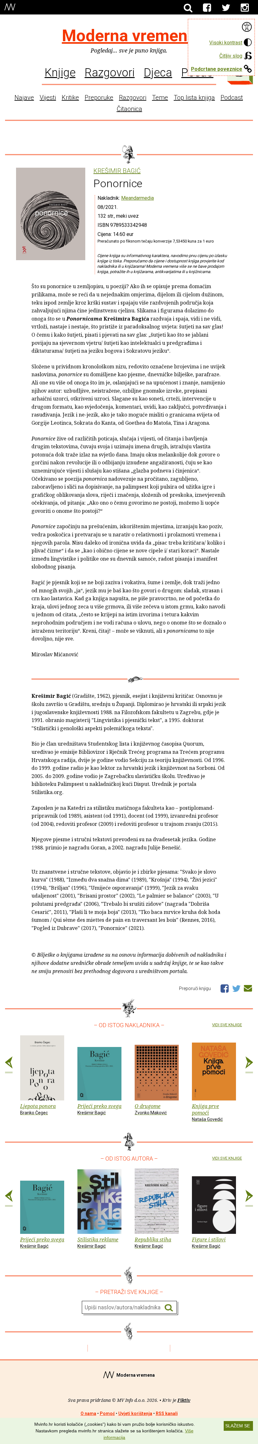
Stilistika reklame (97, 1242)
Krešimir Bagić (117, 171)
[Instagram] (245, 7)
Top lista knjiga (194, 97)
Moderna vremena (129, 35)
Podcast (232, 97)
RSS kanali (167, 1413)
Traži (168, 1307)
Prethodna (9, 1064)
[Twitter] (226, 7)
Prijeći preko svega (99, 1109)
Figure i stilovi (209, 1242)
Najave (24, 97)
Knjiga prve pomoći (207, 1112)
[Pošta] (248, 987)
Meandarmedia (137, 198)
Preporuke (99, 97)
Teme (160, 97)
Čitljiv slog (230, 56)
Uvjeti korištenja (135, 1413)
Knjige (60, 72)
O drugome (151, 1109)
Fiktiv (183, 1400)
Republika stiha (153, 1242)
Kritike (70, 97)
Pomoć (107, 1413)
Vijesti (48, 97)
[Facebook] (207, 7)
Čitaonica (129, 109)
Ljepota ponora (38, 1109)
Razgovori (110, 72)
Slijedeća (249, 1064)
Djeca (158, 72)
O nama (88, 1413)
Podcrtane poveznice (216, 69)
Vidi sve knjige (227, 1024)
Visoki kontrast (225, 43)
